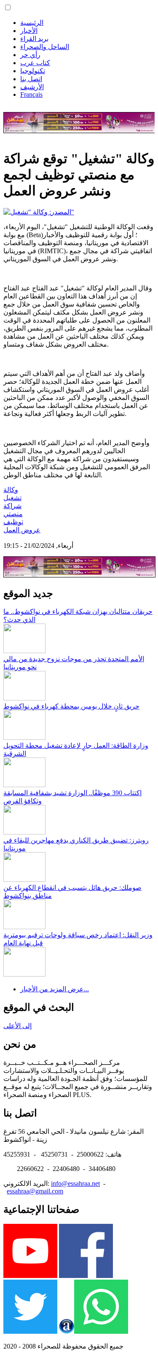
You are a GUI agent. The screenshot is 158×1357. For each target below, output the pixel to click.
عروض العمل (21, 529)
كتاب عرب (35, 62)
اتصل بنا (31, 78)
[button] (8, 7)
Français (31, 94)
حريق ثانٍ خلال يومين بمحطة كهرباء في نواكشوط (71, 706)
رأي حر (30, 54)
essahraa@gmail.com (35, 1191)
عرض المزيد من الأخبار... (54, 989)
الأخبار (28, 30)
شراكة (12, 505)
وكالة (10, 489)
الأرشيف (32, 86)
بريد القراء (34, 38)
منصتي (13, 513)
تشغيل (12, 497)
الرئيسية (31, 22)
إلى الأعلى (17, 1025)
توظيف (13, 521)
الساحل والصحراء (44, 46)
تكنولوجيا (32, 70)
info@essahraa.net (75, 1183)
